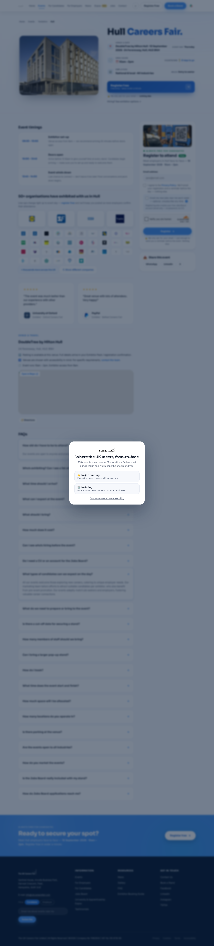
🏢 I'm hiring (101, 489)
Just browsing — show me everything (107, 498)
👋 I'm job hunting (97, 476)
